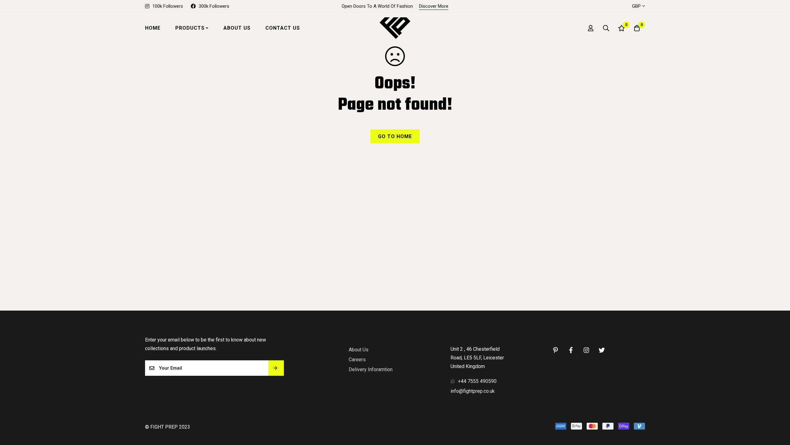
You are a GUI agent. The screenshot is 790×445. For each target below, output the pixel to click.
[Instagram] (586, 350)
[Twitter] (602, 350)
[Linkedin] (555, 350)
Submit (276, 368)
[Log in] (590, 28)
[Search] (606, 28)
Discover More (433, 6)
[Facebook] (571, 350)
